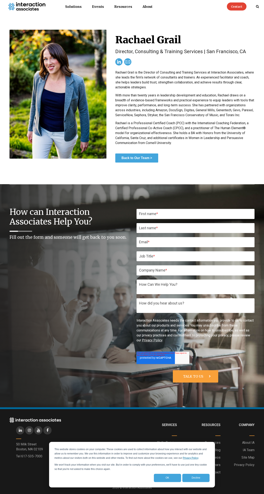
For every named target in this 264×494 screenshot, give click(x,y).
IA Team (249, 450)
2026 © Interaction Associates (132, 487)
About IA (248, 443)
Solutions (73, 7)
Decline (196, 477)
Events (98, 7)
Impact (215, 472)
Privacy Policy (190, 458)
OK (167, 477)
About (147, 7)
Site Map (248, 457)
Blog (217, 450)
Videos (215, 457)
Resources (123, 7)
